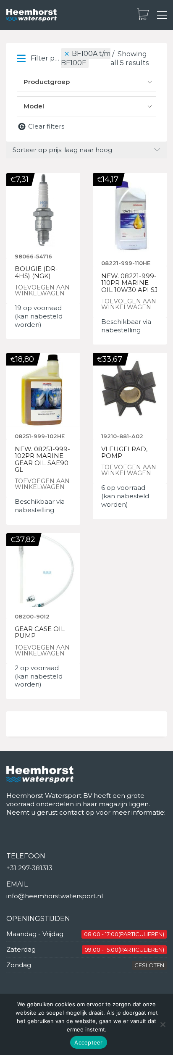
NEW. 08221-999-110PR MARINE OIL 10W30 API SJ (129, 283)
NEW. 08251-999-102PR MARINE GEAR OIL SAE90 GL (42, 460)
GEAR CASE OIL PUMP (40, 632)
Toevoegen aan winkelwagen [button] (42, 290)
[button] (162, 15)
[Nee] (162, 1024)
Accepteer (88, 1042)
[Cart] (143, 15)
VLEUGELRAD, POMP (124, 453)
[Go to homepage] (31, 15)
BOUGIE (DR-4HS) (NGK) (36, 272)
